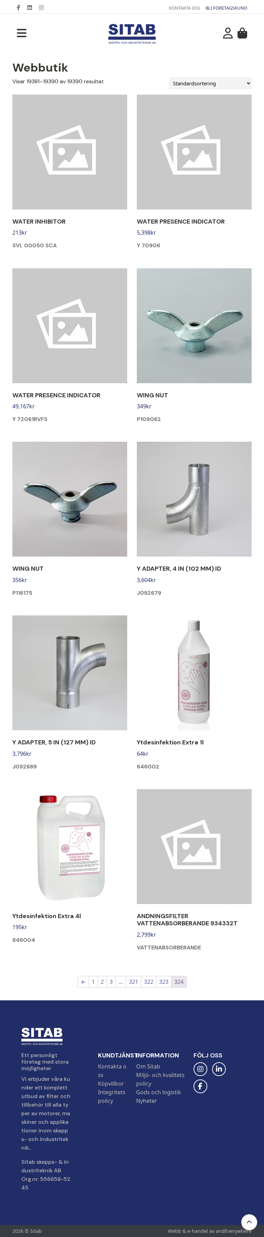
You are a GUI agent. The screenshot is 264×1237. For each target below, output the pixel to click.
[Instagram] (44, 7)
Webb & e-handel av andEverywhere (210, 1231)
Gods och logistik (158, 1092)
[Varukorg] (242, 35)
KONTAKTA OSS (184, 8)
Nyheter (146, 1101)
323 (163, 982)
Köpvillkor (111, 1083)
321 (133, 982)
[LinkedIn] (32, 7)
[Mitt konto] (228, 35)
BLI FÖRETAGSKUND (226, 8)
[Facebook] (21, 7)
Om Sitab (148, 1066)
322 (148, 982)
